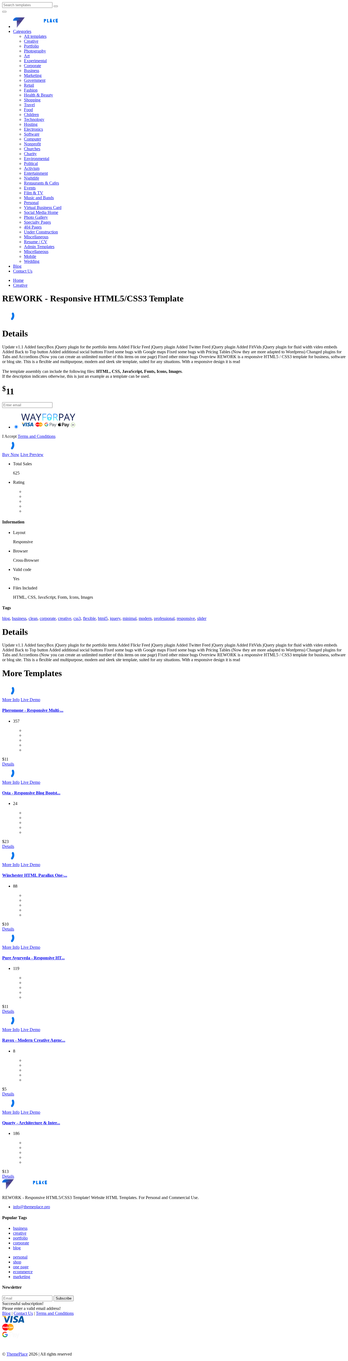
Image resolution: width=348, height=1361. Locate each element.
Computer (32, 139)
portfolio (20, 1238)
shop (17, 1262)
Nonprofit (32, 144)
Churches (32, 148)
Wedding (31, 261)
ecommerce (23, 1271)
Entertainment (36, 173)
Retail (29, 85)
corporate (48, 618)
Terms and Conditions (36, 436)
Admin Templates (39, 246)
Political (31, 163)
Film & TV (33, 193)
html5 (103, 618)
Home (18, 280)
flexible (89, 618)
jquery (115, 618)
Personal (31, 202)
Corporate (32, 65)
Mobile (30, 256)
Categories (22, 31)
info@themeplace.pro (31, 1206)
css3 (77, 618)
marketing (21, 1276)
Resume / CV (35, 241)
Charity (30, 153)
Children (31, 114)
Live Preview (32, 454)
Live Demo (30, 699)
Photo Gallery (36, 217)
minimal (129, 618)
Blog (17, 266)
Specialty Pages (37, 222)
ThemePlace (17, 1354)
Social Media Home (41, 212)
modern (145, 618)
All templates (35, 36)
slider (201, 618)
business (19, 618)
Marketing (33, 75)
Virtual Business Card (42, 207)
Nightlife (31, 178)
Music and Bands (39, 197)
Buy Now (10, 454)
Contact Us (22, 271)
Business (31, 70)
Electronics (33, 129)
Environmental (36, 158)
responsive (186, 618)
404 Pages (33, 227)
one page (21, 1267)
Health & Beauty (38, 95)
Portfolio (31, 46)
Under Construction (41, 232)
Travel (29, 104)
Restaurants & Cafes (41, 183)
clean (33, 618)
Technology (34, 119)
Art (27, 56)
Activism (31, 168)
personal (20, 1257)
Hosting (31, 124)
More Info (11, 699)
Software (31, 134)
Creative (31, 41)
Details (8, 764)
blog (6, 618)
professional (164, 618)
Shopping (32, 100)
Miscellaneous (36, 237)
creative (64, 618)
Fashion (31, 90)
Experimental (35, 60)
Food (28, 109)
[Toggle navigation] (4, 12)
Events (30, 188)
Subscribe (64, 1298)
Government (34, 80)
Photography (35, 51)
